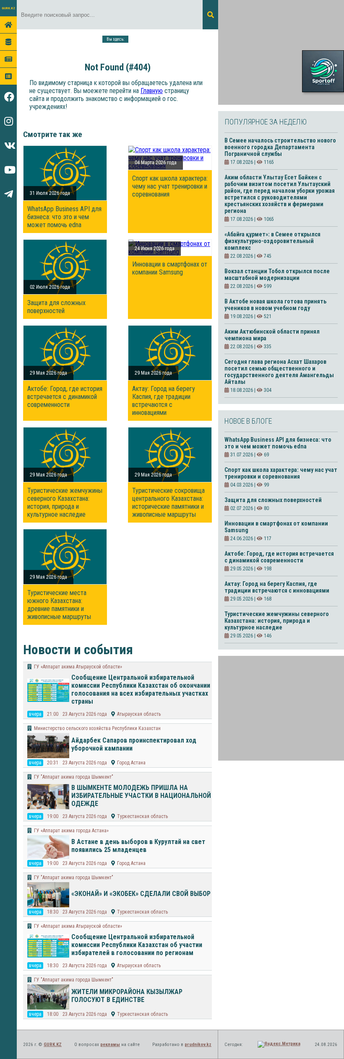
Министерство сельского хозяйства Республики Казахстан (97, 728)
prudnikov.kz (198, 1044)
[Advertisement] (281, 52)
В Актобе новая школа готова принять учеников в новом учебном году (275, 304)
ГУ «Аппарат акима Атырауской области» (78, 666)
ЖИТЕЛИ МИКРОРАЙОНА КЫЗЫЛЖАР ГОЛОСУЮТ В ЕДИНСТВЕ (126, 996)
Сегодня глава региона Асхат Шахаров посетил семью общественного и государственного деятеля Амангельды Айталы (279, 371)
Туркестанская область (142, 816)
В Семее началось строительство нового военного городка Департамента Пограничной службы (280, 147)
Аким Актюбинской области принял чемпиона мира (272, 335)
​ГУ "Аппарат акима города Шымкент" (73, 776)
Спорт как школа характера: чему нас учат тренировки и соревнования (170, 186)
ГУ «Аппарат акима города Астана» (71, 830)
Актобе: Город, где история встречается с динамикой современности (64, 397)
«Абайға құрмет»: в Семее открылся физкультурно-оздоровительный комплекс (272, 241)
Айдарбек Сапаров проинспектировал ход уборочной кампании (133, 744)
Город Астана (131, 762)
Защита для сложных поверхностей (56, 307)
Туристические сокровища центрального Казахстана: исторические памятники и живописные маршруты (168, 502)
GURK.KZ (8, 8)
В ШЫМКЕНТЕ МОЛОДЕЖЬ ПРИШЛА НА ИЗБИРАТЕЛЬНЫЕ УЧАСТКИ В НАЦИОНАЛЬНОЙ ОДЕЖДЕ (141, 796)
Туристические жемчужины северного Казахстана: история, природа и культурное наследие (64, 502)
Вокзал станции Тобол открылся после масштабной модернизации (277, 274)
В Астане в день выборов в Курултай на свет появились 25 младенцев (138, 846)
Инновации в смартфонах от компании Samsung (169, 268)
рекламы (110, 1044)
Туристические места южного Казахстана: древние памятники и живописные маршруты (59, 605)
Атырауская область (139, 714)
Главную (152, 91)
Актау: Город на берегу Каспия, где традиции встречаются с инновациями (163, 401)
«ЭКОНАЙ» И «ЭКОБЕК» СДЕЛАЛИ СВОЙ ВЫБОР (141, 894)
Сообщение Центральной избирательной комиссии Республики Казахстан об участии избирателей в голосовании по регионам (136, 945)
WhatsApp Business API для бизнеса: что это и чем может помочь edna (64, 217)
